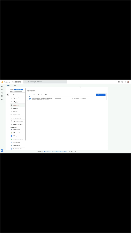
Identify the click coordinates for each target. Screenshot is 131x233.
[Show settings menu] (96, 227)
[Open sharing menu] (110, 227)
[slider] (58, 227)
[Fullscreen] (124, 227)
